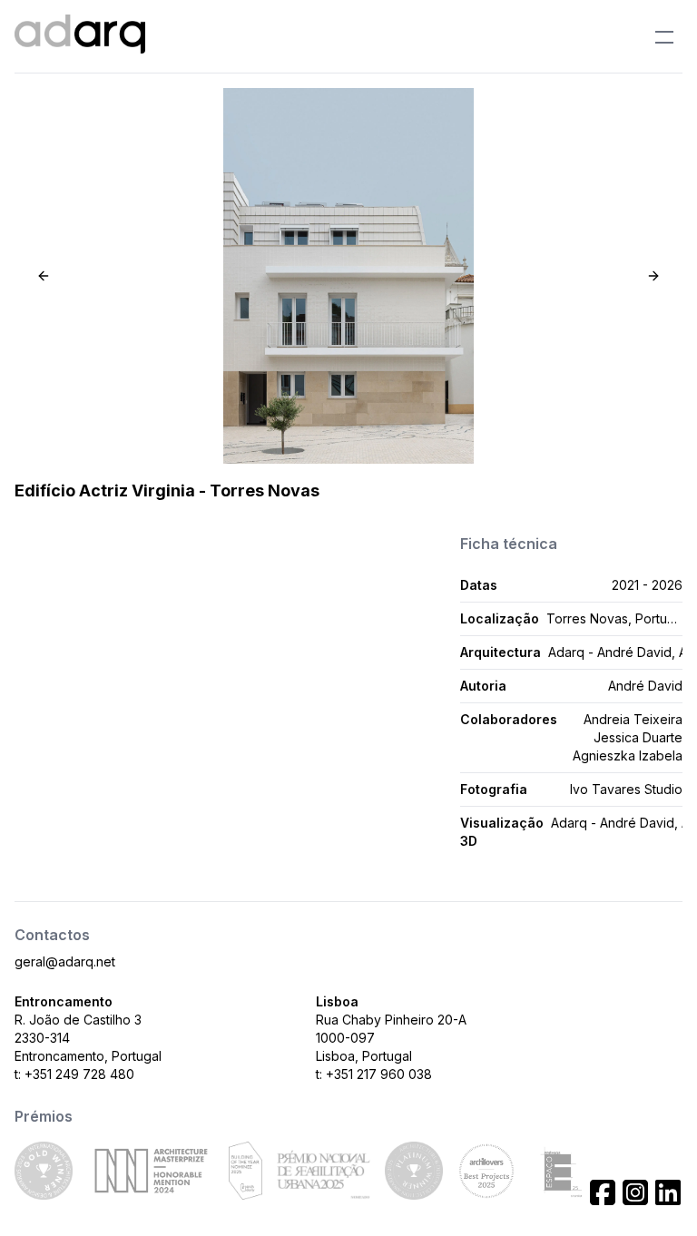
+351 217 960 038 (379, 1074)
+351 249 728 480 (79, 1074)
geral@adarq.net (65, 961)
